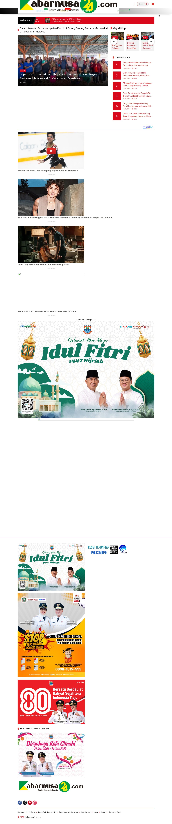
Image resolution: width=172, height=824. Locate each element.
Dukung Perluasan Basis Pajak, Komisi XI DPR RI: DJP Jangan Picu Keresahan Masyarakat (132, 46)
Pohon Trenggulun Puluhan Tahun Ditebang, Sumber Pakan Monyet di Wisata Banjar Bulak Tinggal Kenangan (117, 46)
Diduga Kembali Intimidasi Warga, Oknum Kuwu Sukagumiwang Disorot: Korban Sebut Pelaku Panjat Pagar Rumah (137, 64)
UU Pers (31, 812)
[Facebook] (20, 803)
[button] (145, 4)
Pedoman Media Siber (68, 812)
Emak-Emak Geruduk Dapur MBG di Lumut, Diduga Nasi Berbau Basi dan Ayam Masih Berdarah (137, 94)
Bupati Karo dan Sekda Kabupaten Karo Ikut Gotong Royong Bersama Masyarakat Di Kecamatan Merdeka (59, 76)
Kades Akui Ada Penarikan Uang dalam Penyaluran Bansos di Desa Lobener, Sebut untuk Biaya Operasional (137, 115)
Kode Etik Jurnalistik (47, 812)
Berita (130, 37)
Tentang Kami (115, 812)
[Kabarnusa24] (68, 4)
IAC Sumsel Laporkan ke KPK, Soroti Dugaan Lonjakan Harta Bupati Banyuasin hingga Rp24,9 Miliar (40, 20)
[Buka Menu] (152, 4)
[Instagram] (35, 803)
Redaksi (21, 812)
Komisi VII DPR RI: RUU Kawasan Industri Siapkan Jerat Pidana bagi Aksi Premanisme (148, 46)
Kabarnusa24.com (33, 817)
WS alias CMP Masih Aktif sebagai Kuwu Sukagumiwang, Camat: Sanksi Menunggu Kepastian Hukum (137, 84)
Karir (96, 812)
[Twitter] (25, 803)
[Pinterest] (30, 803)
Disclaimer (86, 812)
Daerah (22, 71)
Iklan (103, 812)
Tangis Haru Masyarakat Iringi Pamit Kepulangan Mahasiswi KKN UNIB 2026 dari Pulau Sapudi (137, 104)
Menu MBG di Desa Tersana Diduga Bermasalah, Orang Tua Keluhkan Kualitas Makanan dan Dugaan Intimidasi (136, 74)
